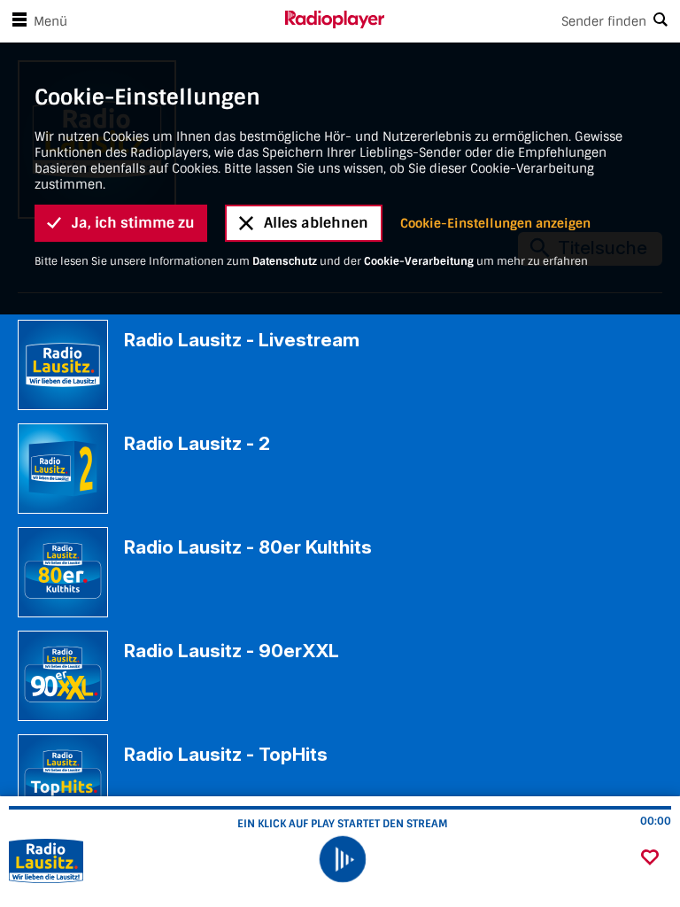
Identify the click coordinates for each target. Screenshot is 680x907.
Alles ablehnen (316, 222)
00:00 (655, 821)
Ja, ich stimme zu (133, 222)
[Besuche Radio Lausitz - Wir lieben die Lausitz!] (108, 861)
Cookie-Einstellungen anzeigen (495, 223)
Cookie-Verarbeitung (419, 261)
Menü (50, 21)
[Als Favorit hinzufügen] (650, 858)
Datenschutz (284, 261)
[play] (341, 859)
